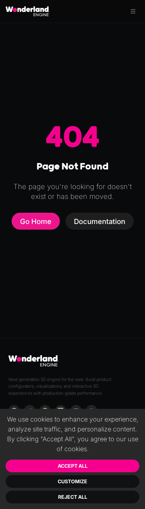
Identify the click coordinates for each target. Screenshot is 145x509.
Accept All (73, 466)
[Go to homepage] (28, 11)
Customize (72, 481)
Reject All (72, 497)
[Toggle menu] (133, 11)
